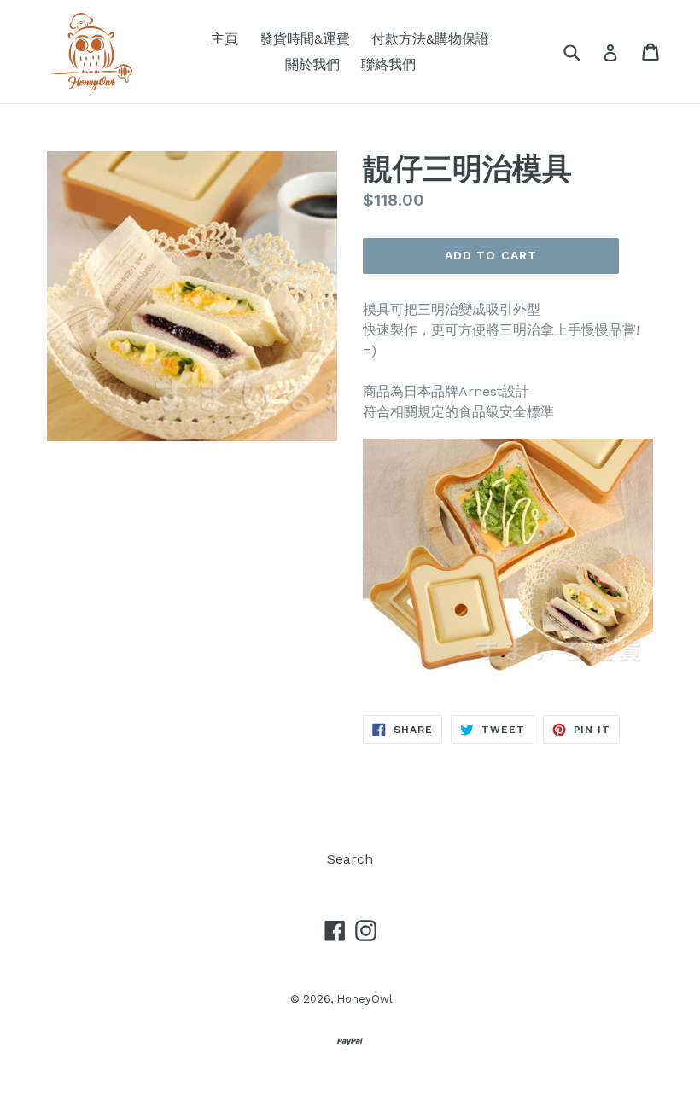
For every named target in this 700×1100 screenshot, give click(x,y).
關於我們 (312, 64)
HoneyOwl (364, 998)
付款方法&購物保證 (430, 39)
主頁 (224, 39)
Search (350, 859)
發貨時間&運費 (305, 39)
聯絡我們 (388, 64)
